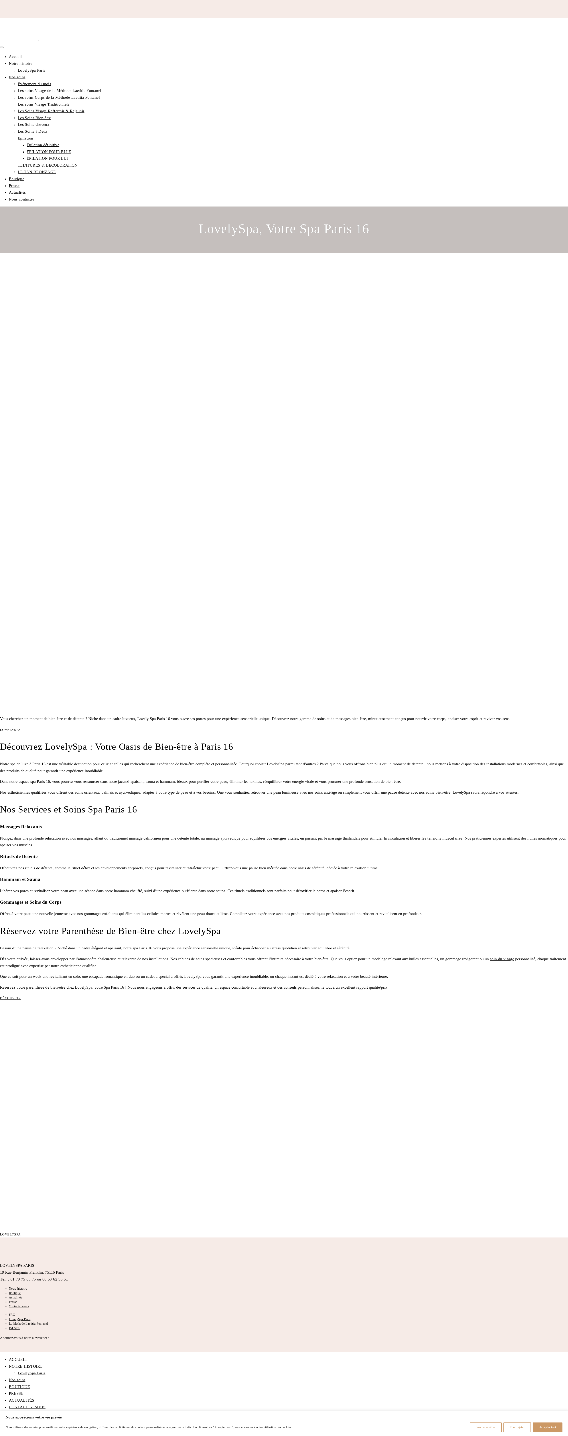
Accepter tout (547, 1427)
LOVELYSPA (10, 730)
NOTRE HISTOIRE (26, 1366)
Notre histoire (20, 63)
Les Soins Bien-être (34, 118)
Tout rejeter (517, 1427)
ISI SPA (14, 1328)
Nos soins (17, 77)
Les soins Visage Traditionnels (43, 104)
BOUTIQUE (19, 1387)
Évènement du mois (34, 84)
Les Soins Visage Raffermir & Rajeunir (51, 111)
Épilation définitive (43, 145)
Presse (14, 185)
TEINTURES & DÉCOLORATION (48, 165)
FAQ (12, 1314)
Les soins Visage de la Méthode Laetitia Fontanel (59, 90)
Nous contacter (21, 199)
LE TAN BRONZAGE (37, 172)
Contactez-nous (19, 1306)
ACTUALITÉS (21, 1400)
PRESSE (16, 1393)
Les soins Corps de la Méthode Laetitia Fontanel (59, 97)
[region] (284, 1423)
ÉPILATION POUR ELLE (49, 152)
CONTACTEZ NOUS (27, 1407)
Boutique (16, 179)
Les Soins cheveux (33, 124)
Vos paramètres (485, 1427)
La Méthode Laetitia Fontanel (28, 1323)
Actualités (17, 192)
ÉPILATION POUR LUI (47, 158)
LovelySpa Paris (31, 70)
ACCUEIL (18, 1359)
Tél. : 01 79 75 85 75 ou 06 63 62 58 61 (34, 1279)
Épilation (25, 138)
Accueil (15, 56)
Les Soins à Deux (32, 131)
